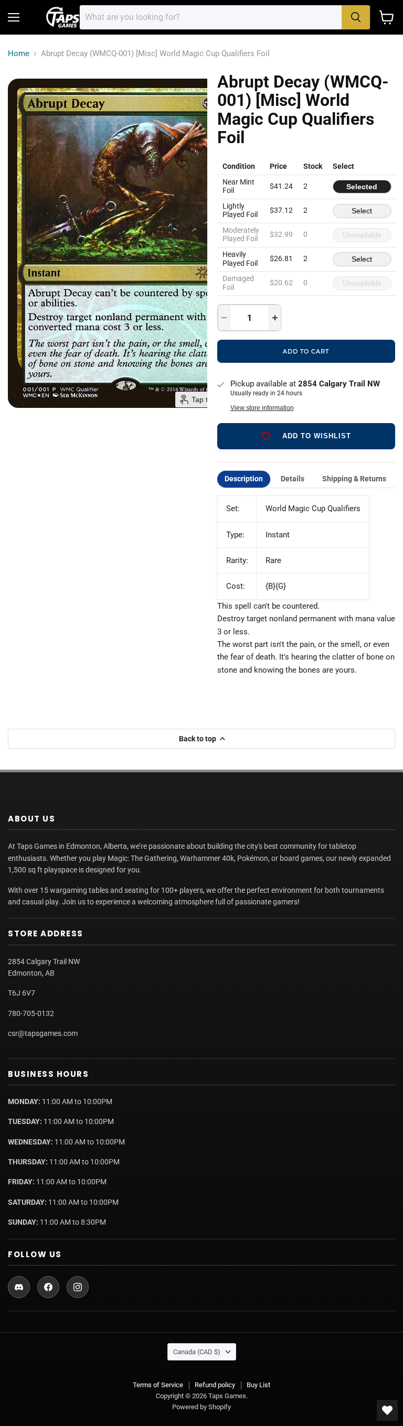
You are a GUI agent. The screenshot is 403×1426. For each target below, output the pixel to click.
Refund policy (215, 1385)
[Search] (356, 17)
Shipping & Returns (354, 478)
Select (362, 211)
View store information (262, 408)
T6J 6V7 (21, 993)
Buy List (258, 1385)
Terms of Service (158, 1385)
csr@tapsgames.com (43, 1033)
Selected (361, 186)
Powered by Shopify (201, 1407)
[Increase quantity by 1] (275, 317)
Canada (196, 1352)
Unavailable (362, 235)
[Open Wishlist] (387, 1410)
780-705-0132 (31, 1013)
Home (18, 53)
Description (244, 478)
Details (292, 478)
